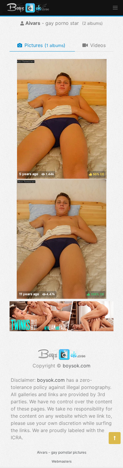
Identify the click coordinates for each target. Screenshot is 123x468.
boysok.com (76, 366)
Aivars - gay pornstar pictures (61, 452)
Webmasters (62, 461)
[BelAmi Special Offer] (61, 329)
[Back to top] (115, 438)
